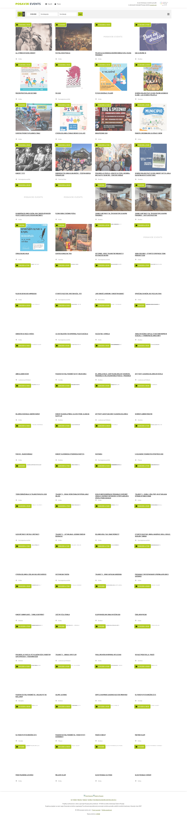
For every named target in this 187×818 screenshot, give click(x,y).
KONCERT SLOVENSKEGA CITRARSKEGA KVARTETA (69, 454)
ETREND (98, 814)
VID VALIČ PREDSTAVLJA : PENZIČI (144, 654)
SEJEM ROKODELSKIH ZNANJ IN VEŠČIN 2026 (107, 614)
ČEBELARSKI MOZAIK (141, 614)
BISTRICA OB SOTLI (111, 800)
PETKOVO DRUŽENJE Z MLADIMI (104, 93)
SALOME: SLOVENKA (61, 695)
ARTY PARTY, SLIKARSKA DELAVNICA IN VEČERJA (149, 374)
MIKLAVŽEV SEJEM (60, 775)
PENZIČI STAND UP (100, 735)
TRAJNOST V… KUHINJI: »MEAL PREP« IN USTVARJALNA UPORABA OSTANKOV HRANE (151, 495)
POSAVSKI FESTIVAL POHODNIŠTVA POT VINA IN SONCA (70, 374)
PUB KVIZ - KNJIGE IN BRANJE (24, 454)
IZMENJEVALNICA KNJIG (22, 253)
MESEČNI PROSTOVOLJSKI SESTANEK (26, 93)
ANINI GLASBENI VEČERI (22, 374)
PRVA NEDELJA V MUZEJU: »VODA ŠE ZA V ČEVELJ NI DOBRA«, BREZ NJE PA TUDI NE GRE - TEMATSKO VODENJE (112, 174)
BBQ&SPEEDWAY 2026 (101, 133)
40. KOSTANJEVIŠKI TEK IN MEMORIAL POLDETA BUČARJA (71, 334)
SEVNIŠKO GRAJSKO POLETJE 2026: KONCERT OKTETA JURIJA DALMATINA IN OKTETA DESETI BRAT (153, 174)
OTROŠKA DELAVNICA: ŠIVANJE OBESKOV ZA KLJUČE (70, 133)
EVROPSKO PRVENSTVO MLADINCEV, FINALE (28, 133)
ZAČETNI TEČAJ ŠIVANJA (62, 614)
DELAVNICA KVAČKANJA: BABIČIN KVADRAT (28, 414)
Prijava (59, 4)
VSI (71, 800)
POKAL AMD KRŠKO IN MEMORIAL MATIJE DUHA (108, 654)
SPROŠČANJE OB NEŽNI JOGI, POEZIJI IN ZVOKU (148, 293)
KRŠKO (75, 800)
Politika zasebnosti (107, 810)
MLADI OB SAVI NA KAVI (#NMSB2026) (26, 293)
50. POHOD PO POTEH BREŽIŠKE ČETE (145, 695)
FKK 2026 (58, 93)
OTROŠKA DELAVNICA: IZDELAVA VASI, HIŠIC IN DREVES (31, 574)
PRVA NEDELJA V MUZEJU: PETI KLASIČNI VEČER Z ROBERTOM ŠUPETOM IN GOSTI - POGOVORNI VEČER (33, 655)
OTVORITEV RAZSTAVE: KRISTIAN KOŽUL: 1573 (68, 293)
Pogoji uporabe (96, 810)
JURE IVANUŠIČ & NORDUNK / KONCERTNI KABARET (109, 293)
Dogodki (50, 4)
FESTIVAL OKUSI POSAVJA (62, 53)
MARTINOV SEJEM (140, 735)
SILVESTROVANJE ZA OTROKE (103, 775)
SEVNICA (90, 800)
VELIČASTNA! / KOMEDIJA (102, 334)
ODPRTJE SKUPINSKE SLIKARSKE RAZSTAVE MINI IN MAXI (111, 695)
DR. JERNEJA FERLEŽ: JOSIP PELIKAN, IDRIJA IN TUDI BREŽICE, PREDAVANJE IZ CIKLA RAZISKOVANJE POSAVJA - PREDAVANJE (113, 375)
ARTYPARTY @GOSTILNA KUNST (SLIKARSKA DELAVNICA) (111, 414)
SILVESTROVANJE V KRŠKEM (143, 775)
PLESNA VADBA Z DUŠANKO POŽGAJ (65, 213)
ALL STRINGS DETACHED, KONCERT (25, 53)
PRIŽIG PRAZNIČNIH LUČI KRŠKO (24, 775)
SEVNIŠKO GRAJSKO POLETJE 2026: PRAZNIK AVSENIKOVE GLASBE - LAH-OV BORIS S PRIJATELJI (151, 94)
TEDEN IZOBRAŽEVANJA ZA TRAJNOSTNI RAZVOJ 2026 (31, 494)
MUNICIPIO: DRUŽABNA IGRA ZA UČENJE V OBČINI (148, 133)
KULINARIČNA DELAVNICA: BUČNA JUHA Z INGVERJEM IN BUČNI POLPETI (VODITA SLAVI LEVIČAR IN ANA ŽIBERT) (33, 214)
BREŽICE (80, 800)
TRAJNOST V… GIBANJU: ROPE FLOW (65, 654)
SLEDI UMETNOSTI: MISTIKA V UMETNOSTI (27, 534)
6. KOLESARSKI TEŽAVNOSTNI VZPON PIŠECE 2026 (149, 454)
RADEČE (85, 800)
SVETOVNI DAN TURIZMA (62, 574)
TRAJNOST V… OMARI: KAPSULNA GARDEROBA (108, 574)
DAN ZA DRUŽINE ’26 (140, 53)
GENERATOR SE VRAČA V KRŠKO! (25, 334)
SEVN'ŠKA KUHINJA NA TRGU (63, 253)
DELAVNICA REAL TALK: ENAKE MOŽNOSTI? (107, 534)
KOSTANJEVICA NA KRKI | (99, 800)
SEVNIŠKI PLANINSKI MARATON (143, 414)
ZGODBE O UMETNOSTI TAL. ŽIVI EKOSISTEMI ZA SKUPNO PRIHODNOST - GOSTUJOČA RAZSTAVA (151, 214)
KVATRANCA (98, 454)
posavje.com (153, 5)
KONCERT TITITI (20, 173)
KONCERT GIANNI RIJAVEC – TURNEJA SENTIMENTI (30, 614)
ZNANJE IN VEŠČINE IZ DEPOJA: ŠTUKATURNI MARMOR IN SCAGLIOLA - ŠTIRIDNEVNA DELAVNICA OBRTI (151, 335)
